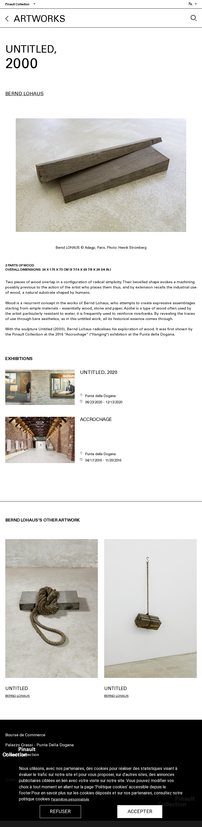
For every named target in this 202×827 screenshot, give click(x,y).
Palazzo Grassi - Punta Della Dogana (39, 745)
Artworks (39, 18)
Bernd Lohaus (24, 94)
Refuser (60, 811)
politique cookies (34, 799)
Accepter (140, 811)
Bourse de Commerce (25, 735)
